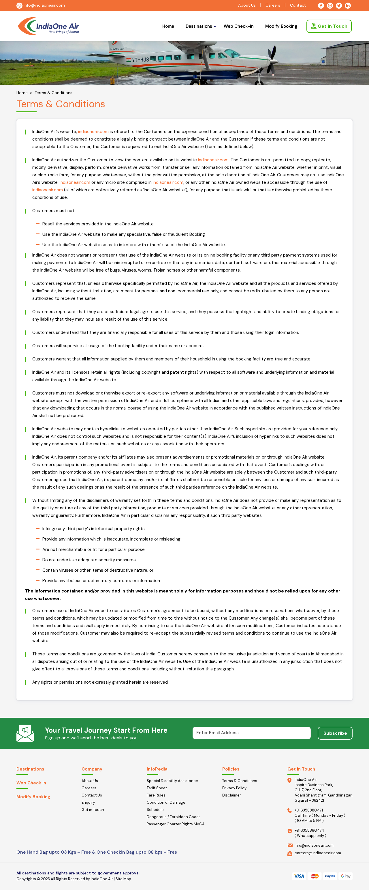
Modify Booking (281, 26)
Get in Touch (332, 26)
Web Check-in (239, 26)
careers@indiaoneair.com (318, 852)
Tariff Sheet (157, 788)
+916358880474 (309, 830)
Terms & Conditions (239, 780)
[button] (199, 26)
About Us (247, 5)
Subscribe (335, 733)
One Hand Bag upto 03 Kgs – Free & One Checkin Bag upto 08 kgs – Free (96, 852)
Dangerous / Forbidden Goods (174, 816)
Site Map (123, 878)
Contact (298, 5)
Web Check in (31, 783)
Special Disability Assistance (172, 780)
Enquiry (88, 802)
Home (168, 26)
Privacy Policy (234, 788)
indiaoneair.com (93, 131)
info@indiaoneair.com (43, 5)
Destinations (199, 26)
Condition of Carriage (166, 802)
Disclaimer (231, 795)
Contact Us (92, 795)
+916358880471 (309, 810)
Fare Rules (156, 795)
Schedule (155, 809)
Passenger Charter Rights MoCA (176, 824)
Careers (273, 5)
